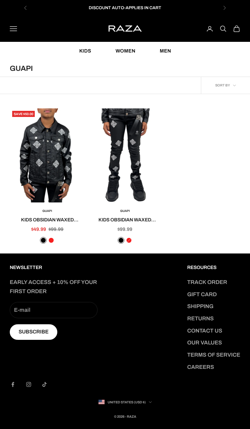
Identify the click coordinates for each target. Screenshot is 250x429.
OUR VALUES (204, 343)
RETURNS (200, 318)
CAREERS (200, 367)
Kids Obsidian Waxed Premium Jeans (124, 220)
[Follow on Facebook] (13, 384)
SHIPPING (200, 306)
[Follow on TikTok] (44, 384)
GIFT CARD (202, 294)
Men (165, 50)
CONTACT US (204, 331)
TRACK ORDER (207, 282)
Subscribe (33, 332)
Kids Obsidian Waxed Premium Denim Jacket (47, 220)
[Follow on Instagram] (29, 384)
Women (125, 50)
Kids (85, 50)
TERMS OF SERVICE (213, 355)
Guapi (47, 211)
